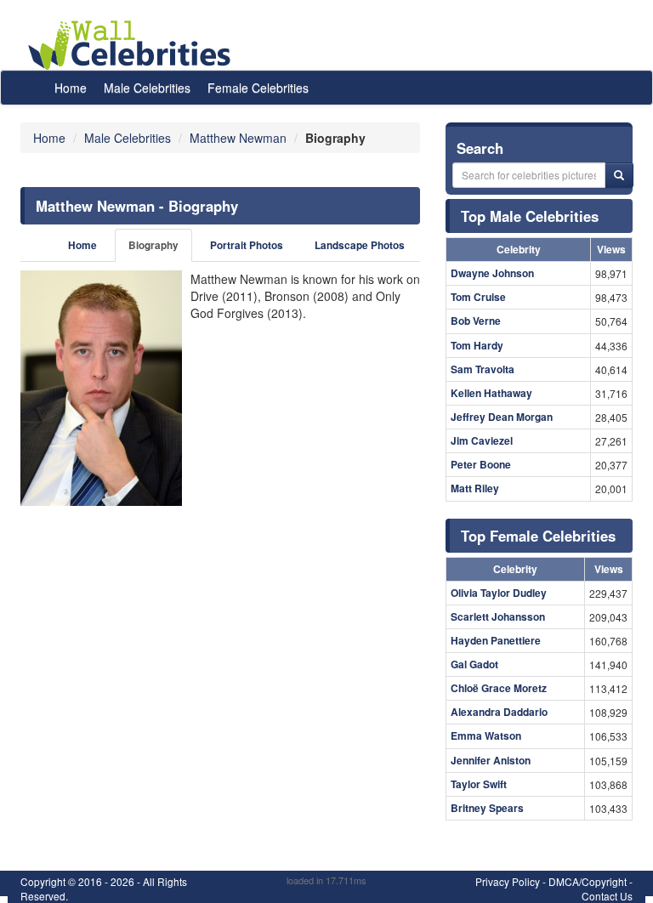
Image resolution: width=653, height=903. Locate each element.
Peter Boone (481, 464)
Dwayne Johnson (492, 273)
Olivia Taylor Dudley (499, 592)
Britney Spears (487, 807)
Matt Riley (475, 488)
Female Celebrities (258, 87)
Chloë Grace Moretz (499, 688)
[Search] (619, 175)
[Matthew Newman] (101, 387)
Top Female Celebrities (538, 535)
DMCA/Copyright (587, 881)
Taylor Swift (479, 784)
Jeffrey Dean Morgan (502, 416)
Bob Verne (476, 320)
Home (70, 87)
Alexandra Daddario (499, 711)
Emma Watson (486, 735)
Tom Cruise (478, 296)
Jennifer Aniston (491, 760)
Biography (153, 245)
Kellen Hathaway (491, 392)
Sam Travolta (482, 369)
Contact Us (607, 896)
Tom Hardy (477, 345)
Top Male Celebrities (530, 216)
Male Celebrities (147, 87)
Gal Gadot (474, 664)
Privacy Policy (507, 881)
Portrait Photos (246, 245)
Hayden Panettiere (496, 640)
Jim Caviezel (482, 440)
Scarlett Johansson (498, 616)
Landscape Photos (360, 245)
